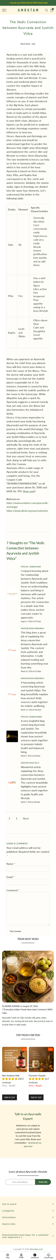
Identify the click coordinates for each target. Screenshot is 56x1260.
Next (26, 818)
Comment (13, 890)
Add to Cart (9, 1097)
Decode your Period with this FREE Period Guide (29, 3)
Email (10, 877)
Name (10, 863)
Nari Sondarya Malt (10, 1075)
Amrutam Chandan (37, 1075)
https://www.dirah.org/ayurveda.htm (27, 510)
